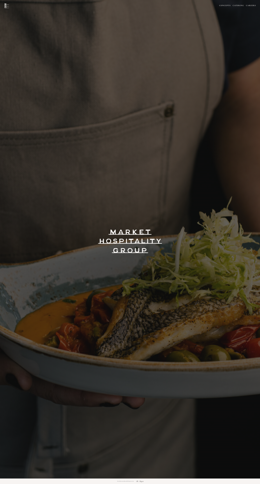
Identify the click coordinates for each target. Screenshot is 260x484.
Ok (137, 481)
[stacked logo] (6, 4)
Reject (142, 481)
